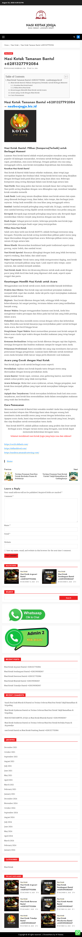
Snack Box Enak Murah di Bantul (18, 702)
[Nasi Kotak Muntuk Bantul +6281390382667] (48, 904)
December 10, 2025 (28, 582)
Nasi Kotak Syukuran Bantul (16, 710)
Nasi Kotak (8, 53)
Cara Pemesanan (17, 95)
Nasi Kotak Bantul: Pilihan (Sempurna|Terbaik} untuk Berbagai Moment (39, 83)
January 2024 (9, 850)
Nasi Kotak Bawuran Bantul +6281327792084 (22, 676)
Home (10, 461)
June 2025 (8, 770)
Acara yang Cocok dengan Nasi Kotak (25, 93)
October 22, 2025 (65, 926)
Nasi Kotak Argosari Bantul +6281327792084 (22, 667)
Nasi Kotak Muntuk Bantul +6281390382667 (22, 681)
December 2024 (10, 799)
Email (7, 534)
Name (7, 525)
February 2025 (10, 789)
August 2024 (9, 817)
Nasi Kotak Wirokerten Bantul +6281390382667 (65, 920)
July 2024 (8, 822)
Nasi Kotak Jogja (41, 25)
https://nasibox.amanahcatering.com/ (21, 452)
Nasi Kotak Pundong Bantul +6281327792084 (40, 730)
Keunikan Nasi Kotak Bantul (23, 85)
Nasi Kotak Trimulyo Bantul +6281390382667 (22, 685)
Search (9, 592)
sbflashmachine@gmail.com (16, 68)
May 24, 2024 (33, 68)
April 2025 (8, 780)
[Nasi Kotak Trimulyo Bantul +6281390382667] (11, 920)
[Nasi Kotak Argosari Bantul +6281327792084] (11, 576)
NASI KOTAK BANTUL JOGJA (16, 718)
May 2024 (8, 831)
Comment (8, 496)
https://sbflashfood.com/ (15, 448)
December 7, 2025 (28, 909)
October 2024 (9, 808)
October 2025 (9, 752)
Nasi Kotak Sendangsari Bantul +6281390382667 (66, 576)
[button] (3, 37)
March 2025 (9, 784)
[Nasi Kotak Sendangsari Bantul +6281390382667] (49, 576)
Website (7, 542)
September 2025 (11, 756)
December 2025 (10, 747)
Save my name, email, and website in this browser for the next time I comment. (39, 550)
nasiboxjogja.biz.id (22, 106)
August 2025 (9, 761)
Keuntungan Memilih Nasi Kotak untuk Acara (29, 90)
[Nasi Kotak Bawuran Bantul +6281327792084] (11, 904)
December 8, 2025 (66, 582)
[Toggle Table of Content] (65, 77)
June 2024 (8, 826)
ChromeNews (48, 934)
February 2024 (10, 845)
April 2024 (8, 836)
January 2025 (9, 794)
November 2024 (10, 803)
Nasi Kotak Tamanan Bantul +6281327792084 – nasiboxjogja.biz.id (34, 80)
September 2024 (11, 812)
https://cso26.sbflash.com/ (16, 444)
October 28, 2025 (65, 909)
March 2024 (9, 840)
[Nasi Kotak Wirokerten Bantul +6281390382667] (48, 920)
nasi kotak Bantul (12, 730)
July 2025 (8, 766)
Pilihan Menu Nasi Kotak (22, 88)
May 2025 (8, 775)
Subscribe (78, 37)
